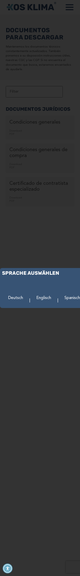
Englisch (43, 298)
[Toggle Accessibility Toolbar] (7, 568)
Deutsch (15, 298)
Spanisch (72, 298)
